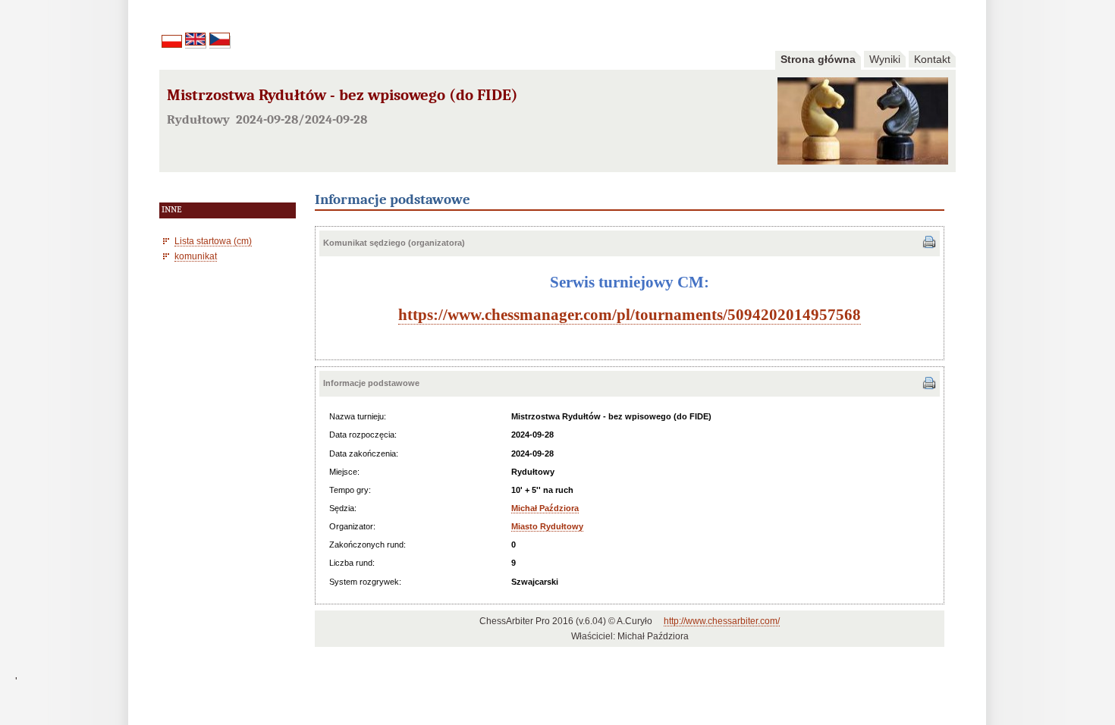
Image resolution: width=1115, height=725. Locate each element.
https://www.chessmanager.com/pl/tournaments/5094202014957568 (629, 315)
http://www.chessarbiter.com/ (722, 621)
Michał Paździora (545, 508)
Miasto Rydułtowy (547, 526)
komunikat (195, 256)
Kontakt (932, 59)
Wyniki (884, 59)
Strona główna (818, 59)
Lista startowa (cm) (213, 241)
